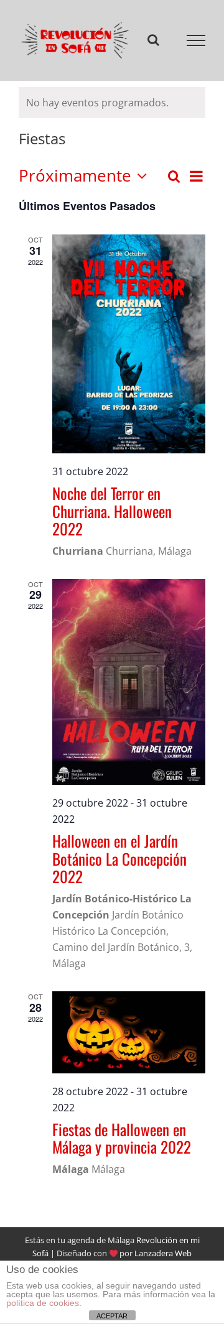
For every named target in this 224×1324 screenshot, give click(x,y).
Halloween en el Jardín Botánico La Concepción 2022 (119, 858)
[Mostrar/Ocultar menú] (196, 40)
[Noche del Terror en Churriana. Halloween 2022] (128, 344)
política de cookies (42, 1303)
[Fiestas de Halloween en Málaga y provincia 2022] (128, 1032)
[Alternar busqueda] (153, 40)
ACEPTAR (112, 1316)
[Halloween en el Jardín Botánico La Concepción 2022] (128, 682)
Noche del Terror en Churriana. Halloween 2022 (112, 510)
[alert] (112, 102)
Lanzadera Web (163, 1253)
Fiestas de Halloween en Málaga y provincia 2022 (121, 1138)
